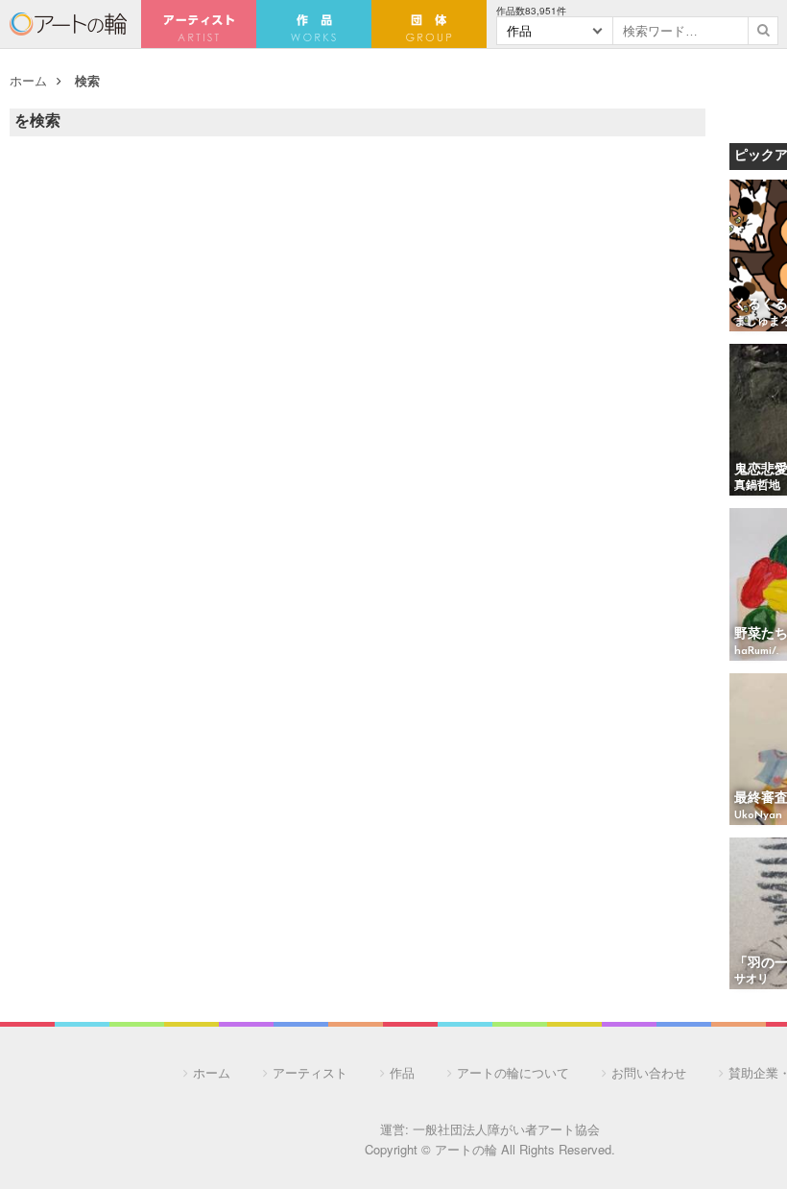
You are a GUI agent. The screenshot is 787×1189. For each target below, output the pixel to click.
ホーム (28, 80)
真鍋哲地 (757, 486)
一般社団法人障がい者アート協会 (506, 1129)
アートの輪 (68, 24)
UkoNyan (758, 815)
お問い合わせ (648, 1072)
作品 (402, 1072)
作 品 (313, 24)
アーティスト (198, 24)
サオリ (751, 979)
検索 (87, 80)
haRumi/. (756, 651)
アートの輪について (513, 1072)
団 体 (429, 24)
